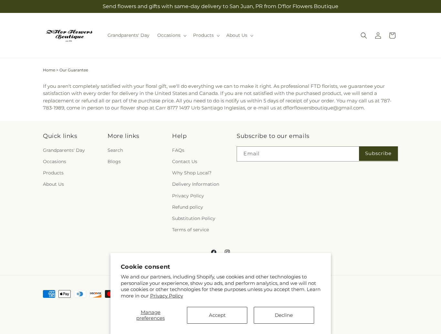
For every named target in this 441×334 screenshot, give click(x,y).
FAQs (178, 150)
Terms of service (190, 230)
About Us (53, 184)
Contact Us (184, 162)
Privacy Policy (166, 296)
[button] (171, 35)
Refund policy (187, 207)
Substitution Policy (193, 218)
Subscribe (378, 154)
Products (53, 173)
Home (49, 70)
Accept (217, 315)
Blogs (114, 162)
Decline (284, 315)
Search (115, 150)
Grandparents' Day (64, 150)
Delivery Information (195, 184)
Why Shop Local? (191, 173)
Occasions (54, 162)
